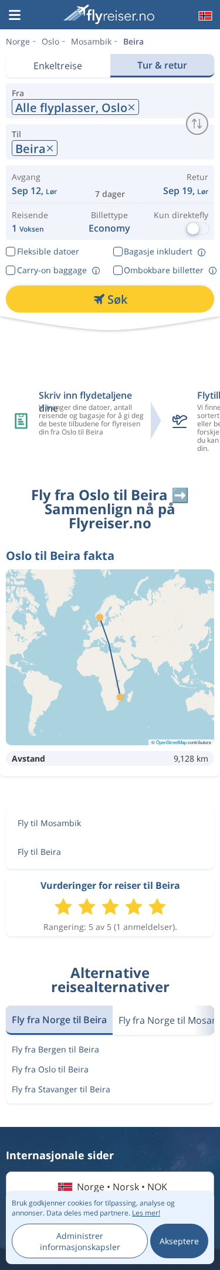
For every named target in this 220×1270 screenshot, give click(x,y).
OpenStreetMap (171, 742)
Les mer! (146, 1213)
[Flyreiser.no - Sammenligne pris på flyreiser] (108, 14)
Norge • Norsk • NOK (122, 1186)
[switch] (197, 124)
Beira (133, 41)
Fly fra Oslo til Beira (50, 1069)
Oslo (50, 41)
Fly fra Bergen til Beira (55, 1049)
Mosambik (91, 41)
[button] (14, 15)
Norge (18, 41)
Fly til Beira (39, 851)
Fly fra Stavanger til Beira (61, 1089)
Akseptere (179, 1241)
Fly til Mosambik (49, 822)
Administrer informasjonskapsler (80, 1241)
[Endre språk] (204, 16)
